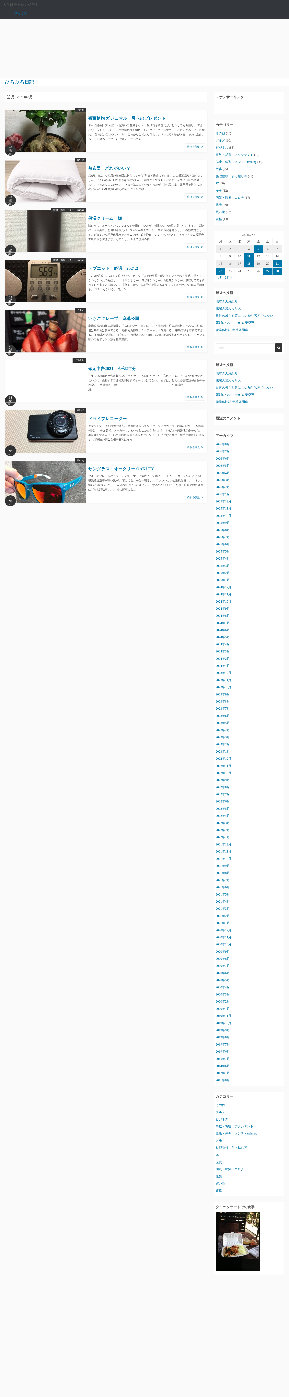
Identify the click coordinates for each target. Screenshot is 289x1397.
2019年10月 (223, 1023)
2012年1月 (223, 1073)
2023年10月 (223, 687)
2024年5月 (223, 637)
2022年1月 (223, 837)
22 (220, 271)
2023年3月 (223, 737)
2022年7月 (223, 794)
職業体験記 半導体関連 (232, 330)
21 (277, 263)
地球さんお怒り (227, 301)
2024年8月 (223, 615)
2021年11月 (223, 851)
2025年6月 (223, 544)
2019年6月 (223, 1051)
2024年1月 (223, 665)
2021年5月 (223, 894)
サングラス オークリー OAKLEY (121, 469)
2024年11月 (223, 594)
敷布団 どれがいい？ (109, 168)
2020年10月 (223, 944)
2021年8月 (223, 873)
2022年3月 (223, 823)
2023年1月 (223, 751)
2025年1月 (223, 580)
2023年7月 (223, 708)
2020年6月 (223, 973)
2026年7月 (223, 451)
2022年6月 (223, 801)
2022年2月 (223, 830)
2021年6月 (223, 887)
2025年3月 (223, 565)
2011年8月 (223, 1080)
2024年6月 (223, 630)
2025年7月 (223, 537)
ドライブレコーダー (107, 418)
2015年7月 (223, 1058)
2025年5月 (223, 551)
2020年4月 (223, 987)
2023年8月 (223, 701)
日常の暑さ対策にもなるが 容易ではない (244, 315)
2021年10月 (223, 858)
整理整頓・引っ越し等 (231, 176)
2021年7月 (223, 880)
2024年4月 (223, 644)
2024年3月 (223, 651)
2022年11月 (223, 766)
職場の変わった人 (228, 308)
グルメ (80, 310)
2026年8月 (223, 444)
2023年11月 (223, 680)
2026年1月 (223, 494)
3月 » (228, 277)
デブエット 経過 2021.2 (113, 268)
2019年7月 (223, 1044)
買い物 (80, 159)
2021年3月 (223, 908)
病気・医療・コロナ (230, 197)
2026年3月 (223, 480)
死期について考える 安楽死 (235, 322)
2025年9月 (223, 522)
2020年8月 (223, 958)
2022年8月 (223, 787)
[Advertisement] (144, 48)
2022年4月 (223, 815)
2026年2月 (223, 487)
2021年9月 (223, 865)
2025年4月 (223, 558)
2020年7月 (223, 965)
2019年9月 (223, 1030)
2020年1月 (223, 1008)
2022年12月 (223, 758)
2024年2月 (223, 658)
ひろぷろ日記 (19, 82)
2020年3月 (223, 994)
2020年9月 (223, 951)
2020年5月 (223, 980)
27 (267, 271)
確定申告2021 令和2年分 (112, 368)
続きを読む (194, 146)
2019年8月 (223, 1037)
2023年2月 (223, 744)
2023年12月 (223, 672)
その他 (80, 109)
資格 (219, 219)
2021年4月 (223, 901)
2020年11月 (223, 937)
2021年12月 (223, 844)
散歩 (219, 169)
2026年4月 (223, 473)
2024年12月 (223, 587)
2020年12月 (223, 930)
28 (277, 271)
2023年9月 (223, 694)
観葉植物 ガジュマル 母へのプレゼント (127, 118)
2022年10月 (223, 773)
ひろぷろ (20, 13)
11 (248, 256)
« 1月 (219, 277)
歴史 (219, 190)
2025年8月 (223, 530)
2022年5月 (223, 808)
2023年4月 (223, 730)
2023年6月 (223, 715)
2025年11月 (223, 508)
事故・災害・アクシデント (234, 154)
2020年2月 (223, 1001)
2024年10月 (223, 601)
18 (248, 263)
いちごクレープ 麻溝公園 (113, 318)
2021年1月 (223, 923)
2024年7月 (223, 623)
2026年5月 (223, 465)
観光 (219, 204)
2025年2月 (223, 573)
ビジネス (79, 360)
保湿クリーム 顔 (107, 218)
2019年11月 (223, 1015)
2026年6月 (223, 458)
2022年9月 (223, 780)
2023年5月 (223, 723)
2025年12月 (223, 501)
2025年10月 (223, 515)
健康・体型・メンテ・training (68, 210)
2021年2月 (223, 916)
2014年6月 (223, 1066)
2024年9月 (223, 608)
